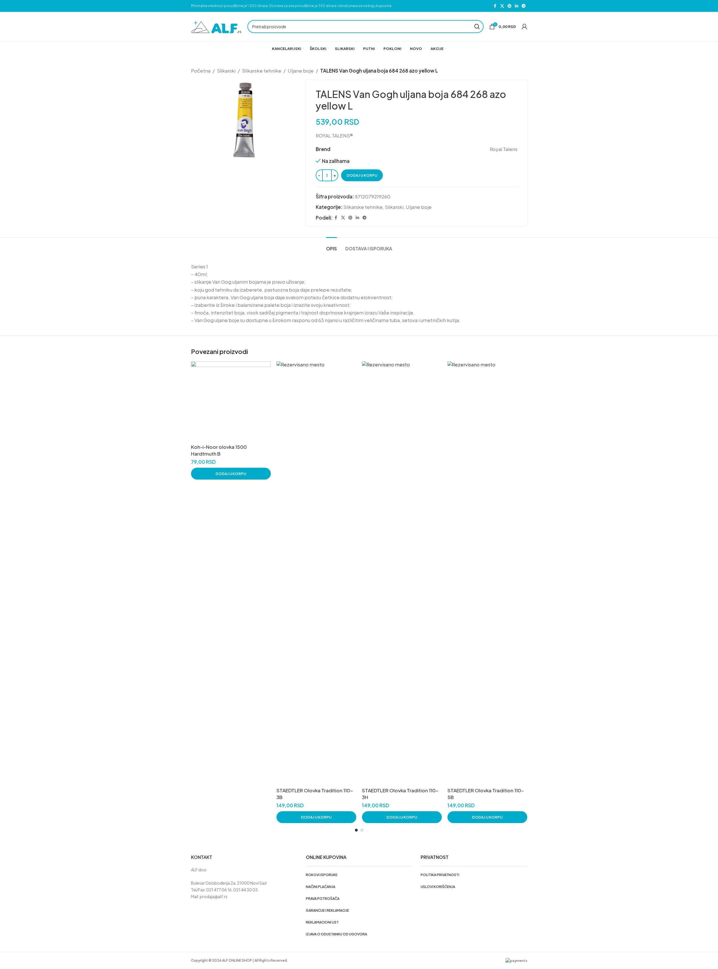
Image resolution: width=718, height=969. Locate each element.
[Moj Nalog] (524, 26)
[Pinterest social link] (509, 6)
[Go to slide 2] (362, 830)
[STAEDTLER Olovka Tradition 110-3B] (316, 573)
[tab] (331, 245)
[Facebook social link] (495, 6)
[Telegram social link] (523, 6)
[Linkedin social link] (516, 6)
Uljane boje (301, 70)
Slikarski (226, 70)
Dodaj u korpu (362, 175)
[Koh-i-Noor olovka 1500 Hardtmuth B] (231, 401)
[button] (231, 474)
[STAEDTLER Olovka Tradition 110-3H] (402, 573)
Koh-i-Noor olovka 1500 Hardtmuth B (219, 450)
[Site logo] (216, 26)
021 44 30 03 (245, 889)
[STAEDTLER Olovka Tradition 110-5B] (487, 573)
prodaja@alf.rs (213, 896)
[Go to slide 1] (356, 830)
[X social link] (502, 6)
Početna (200, 70)
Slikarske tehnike (261, 70)
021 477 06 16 (219, 889)
